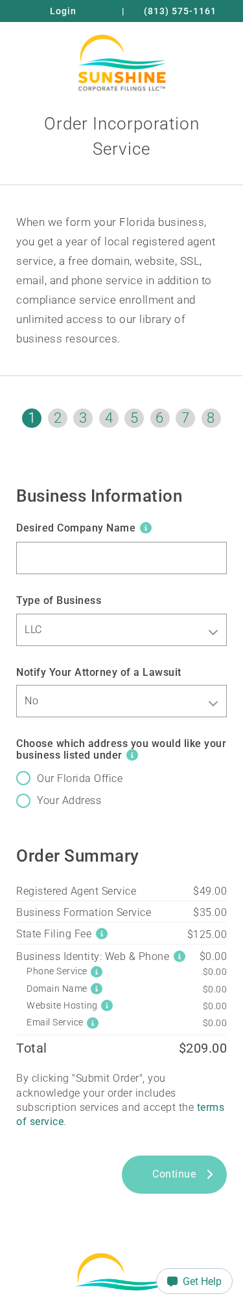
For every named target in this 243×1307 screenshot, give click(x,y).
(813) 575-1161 (180, 11)
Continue (174, 1174)
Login (63, 11)
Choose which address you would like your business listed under (121, 749)
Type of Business (58, 600)
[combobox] (121, 630)
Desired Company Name (75, 528)
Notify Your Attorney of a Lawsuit (98, 672)
